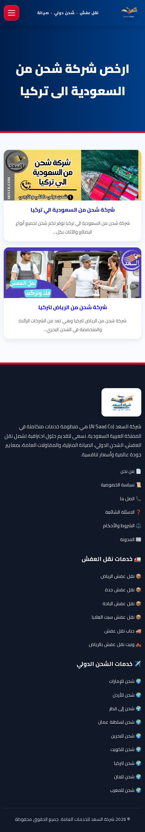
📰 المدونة (130, 539)
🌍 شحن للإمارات (125, 681)
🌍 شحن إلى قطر (125, 708)
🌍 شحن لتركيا (127, 763)
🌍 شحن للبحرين (126, 735)
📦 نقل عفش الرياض (120, 576)
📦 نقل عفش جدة (123, 589)
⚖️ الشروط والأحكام (122, 525)
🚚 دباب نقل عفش (122, 630)
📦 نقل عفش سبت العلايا (116, 617)
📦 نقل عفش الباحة (122, 603)
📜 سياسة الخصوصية (121, 484)
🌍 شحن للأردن (127, 695)
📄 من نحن (130, 471)
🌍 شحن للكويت (125, 749)
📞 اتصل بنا (130, 498)
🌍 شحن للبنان (127, 776)
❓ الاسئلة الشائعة (123, 512)
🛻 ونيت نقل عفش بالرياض (115, 644)
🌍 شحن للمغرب (125, 790)
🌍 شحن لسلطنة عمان (119, 722)
